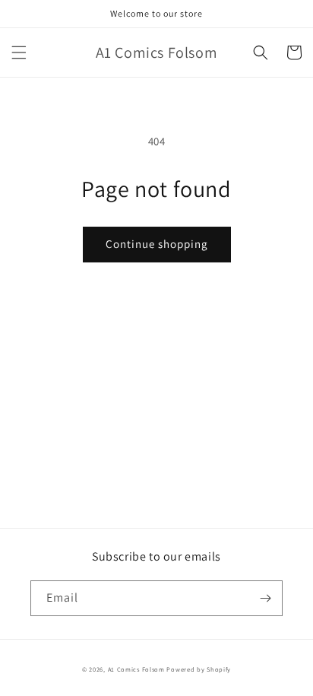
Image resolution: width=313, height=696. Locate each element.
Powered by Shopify (198, 669)
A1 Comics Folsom (136, 669)
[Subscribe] (265, 598)
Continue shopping (157, 244)
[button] (19, 52)
